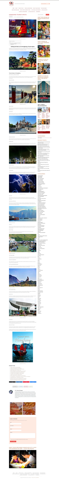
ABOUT (16, 8)
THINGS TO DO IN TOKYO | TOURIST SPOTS (16, 374)
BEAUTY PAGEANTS (40, 179)
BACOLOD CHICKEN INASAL (41, 223)
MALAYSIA (39, 263)
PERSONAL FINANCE (40, 210)
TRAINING (39, 215)
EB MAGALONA (40, 283)
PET (38, 233)
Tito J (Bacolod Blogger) (19, 390)
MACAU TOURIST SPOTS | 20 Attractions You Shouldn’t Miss (18, 375)
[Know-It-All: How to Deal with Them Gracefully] (48, 119)
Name (11, 422)
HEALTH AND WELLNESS (41, 228)
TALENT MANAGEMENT (41, 196)
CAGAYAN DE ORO (40, 270)
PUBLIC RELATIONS (40, 212)
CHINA (38, 251)
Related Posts (12, 44)
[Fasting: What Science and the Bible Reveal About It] (40, 119)
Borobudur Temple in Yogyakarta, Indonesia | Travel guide (17, 380)
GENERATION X (40, 244)
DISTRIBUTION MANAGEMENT (42, 200)
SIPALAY (39, 288)
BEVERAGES (39, 224)
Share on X (15, 386)
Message (11, 432)
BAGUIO (39, 249)
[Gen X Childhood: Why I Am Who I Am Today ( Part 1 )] (44, 119)
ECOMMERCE (38, 11)
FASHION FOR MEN (40, 180)
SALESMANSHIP (40, 213)
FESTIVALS (39, 221)
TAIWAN (39, 252)
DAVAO (39, 273)
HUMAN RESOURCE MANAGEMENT (42, 195)
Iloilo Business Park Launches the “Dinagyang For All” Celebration (18, 378)
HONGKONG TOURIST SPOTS (17, 14)
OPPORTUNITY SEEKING (41, 193)
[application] (44, 92)
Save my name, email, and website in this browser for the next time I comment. (19, 439)
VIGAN (38, 297)
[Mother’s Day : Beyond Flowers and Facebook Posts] (48, 107)
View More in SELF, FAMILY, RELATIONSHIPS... (42, 132)
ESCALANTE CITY (40, 284)
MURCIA (39, 286)
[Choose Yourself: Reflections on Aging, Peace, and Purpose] (44, 107)
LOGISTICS (39, 197)
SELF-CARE (39, 246)
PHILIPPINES (39, 265)
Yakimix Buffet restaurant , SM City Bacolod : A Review (16, 377)
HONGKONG (39, 253)
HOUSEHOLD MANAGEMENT (41, 232)
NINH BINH (39, 312)
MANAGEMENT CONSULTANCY (42, 198)
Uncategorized (39, 313)
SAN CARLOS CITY (40, 287)
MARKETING (39, 199)
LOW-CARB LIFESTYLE (31, 11)
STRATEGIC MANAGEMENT (41, 214)
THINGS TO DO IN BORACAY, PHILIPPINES (15, 368)
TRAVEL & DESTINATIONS (28, 8)
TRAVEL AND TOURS (40, 194)
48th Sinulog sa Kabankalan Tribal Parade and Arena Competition (18, 379)
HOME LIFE (39, 231)
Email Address (12, 425)
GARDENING (39, 227)
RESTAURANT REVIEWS (41, 226)
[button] (43, 91)
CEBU (38, 272)
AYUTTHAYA (39, 300)
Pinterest (26, 386)
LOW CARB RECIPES (40, 230)
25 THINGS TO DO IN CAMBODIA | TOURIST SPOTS (17, 373)
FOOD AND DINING (44, 8)
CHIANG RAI (39, 303)
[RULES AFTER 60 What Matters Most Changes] (40, 107)
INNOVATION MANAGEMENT (41, 192)
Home (13, 8)
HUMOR (39, 234)
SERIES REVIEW (40, 177)
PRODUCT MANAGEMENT (41, 211)
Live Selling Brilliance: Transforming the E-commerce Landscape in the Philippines (20, 376)
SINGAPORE (39, 298)
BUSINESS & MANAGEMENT (23, 11)
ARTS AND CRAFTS (40, 175)
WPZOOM (37, 477)
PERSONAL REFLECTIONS (41, 245)
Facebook (21, 386)
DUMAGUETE (39, 274)
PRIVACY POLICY (21, 8)
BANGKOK (39, 301)
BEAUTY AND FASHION (36, 8)
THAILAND (39, 299)
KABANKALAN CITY (40, 285)
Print (31, 386)
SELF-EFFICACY (40, 247)
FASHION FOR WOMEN (41, 181)
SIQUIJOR (39, 296)
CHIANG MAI (39, 302)
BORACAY (39, 269)
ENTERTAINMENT (40, 176)
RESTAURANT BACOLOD (41, 225)
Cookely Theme (33, 477)
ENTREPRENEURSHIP (41, 191)
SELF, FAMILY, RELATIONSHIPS (42, 105)
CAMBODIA (39, 250)
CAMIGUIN (39, 271)
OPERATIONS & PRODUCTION (42, 207)
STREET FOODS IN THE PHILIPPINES (15, 367)
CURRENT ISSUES (40, 236)
